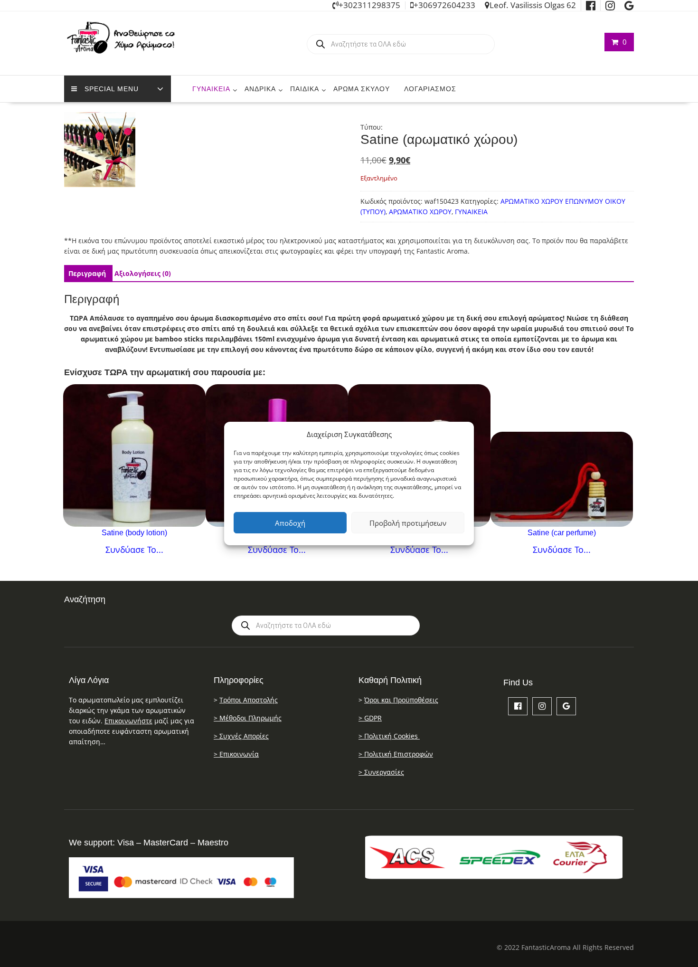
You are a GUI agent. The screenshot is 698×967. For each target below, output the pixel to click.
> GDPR (370, 717)
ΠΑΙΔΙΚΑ (304, 89)
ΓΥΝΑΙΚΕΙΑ (211, 89)
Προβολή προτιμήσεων (407, 523)
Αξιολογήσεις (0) (142, 273)
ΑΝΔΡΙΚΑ (260, 89)
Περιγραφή (87, 273)
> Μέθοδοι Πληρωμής (248, 717)
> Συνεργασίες (381, 772)
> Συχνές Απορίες (241, 735)
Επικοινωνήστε (128, 720)
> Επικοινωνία (236, 753)
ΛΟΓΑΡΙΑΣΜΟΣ (430, 89)
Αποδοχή (290, 523)
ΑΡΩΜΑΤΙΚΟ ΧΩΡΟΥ (420, 211)
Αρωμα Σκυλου (361, 89)
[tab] (87, 273)
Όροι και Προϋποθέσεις (401, 699)
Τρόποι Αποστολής (248, 699)
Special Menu (112, 89)
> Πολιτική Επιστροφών (395, 753)
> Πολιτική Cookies (389, 735)
